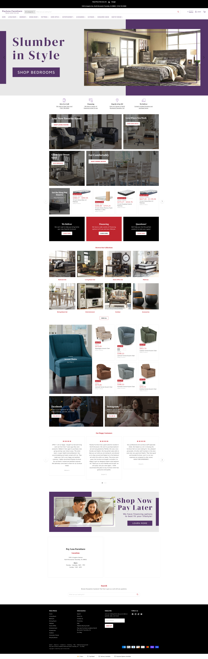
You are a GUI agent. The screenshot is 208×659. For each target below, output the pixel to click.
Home (4, 17)
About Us (79, 616)
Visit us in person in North (117, 106)
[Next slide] (203, 57)
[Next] (162, 201)
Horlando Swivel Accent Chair (126, 386)
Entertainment (67, 17)
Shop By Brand (117, 17)
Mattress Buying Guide (83, 625)
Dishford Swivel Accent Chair (148, 389)
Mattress (44, 17)
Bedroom (23, 17)
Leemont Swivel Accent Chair (126, 355)
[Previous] (46, 201)
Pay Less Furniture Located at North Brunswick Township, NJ (63, 646)
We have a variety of (90, 106)
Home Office (55, 17)
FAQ (78, 623)
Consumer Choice (103, 17)
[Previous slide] (4, 57)
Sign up (109, 626)
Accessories (80, 17)
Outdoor (91, 17)
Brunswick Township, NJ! (117, 108)
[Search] (178, 12)
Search (79, 614)
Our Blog (79, 632)
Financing (79, 621)
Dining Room (33, 17)
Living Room (12, 17)
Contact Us (80, 618)
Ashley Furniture (77, 203)
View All (104, 318)
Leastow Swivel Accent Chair (148, 350)
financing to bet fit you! (91, 108)
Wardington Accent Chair (102, 348)
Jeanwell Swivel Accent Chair (103, 387)
